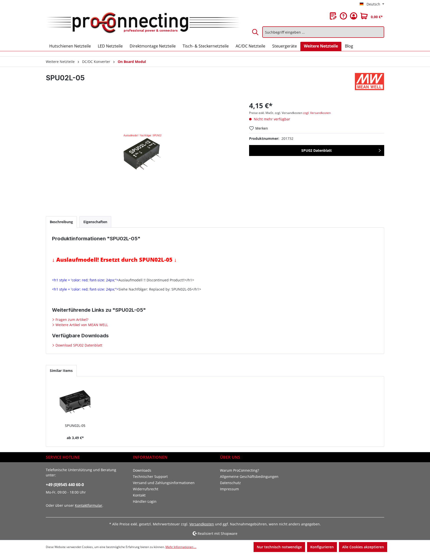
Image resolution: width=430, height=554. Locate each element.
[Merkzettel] (333, 15)
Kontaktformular (88, 505)
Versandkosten (201, 524)
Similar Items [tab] (61, 370)
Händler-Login (145, 501)
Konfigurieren (322, 547)
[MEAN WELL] (369, 81)
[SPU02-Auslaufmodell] (142, 154)
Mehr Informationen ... (180, 547)
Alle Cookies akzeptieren (363, 547)
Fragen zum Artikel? (71, 319)
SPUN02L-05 (75, 425)
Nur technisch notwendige (279, 547)
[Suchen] (255, 32)
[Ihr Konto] (353, 15)
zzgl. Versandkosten (317, 113)
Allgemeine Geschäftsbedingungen (249, 476)
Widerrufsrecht (145, 489)
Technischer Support (150, 476)
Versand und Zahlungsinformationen (164, 482)
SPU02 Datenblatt (316, 150)
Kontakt (139, 495)
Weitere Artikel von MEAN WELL (81, 324)
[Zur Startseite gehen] (142, 23)
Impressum (229, 489)
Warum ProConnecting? (239, 470)
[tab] (61, 221)
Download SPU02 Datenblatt (78, 345)
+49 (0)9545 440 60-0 (65, 484)
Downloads (142, 470)
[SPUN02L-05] (75, 401)
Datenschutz (230, 482)
